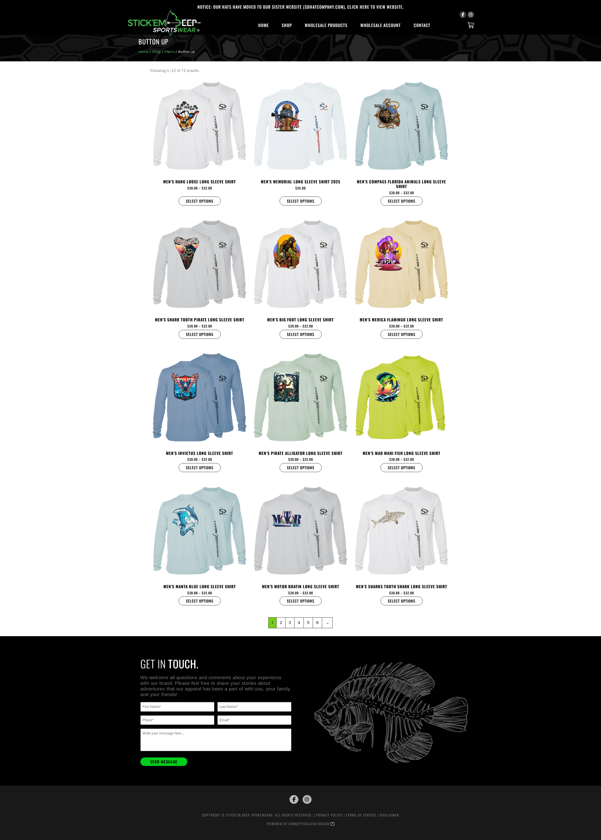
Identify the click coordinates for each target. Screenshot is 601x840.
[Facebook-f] (462, 14)
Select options (199, 201)
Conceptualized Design (310, 823)
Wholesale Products (326, 25)
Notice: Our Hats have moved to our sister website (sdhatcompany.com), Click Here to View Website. (300, 7)
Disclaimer (389, 814)
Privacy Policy (329, 814)
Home (263, 25)
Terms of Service (361, 814)
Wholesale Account (380, 25)
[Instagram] (470, 14)
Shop (287, 25)
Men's (170, 52)
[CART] (470, 25)
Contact (422, 25)
